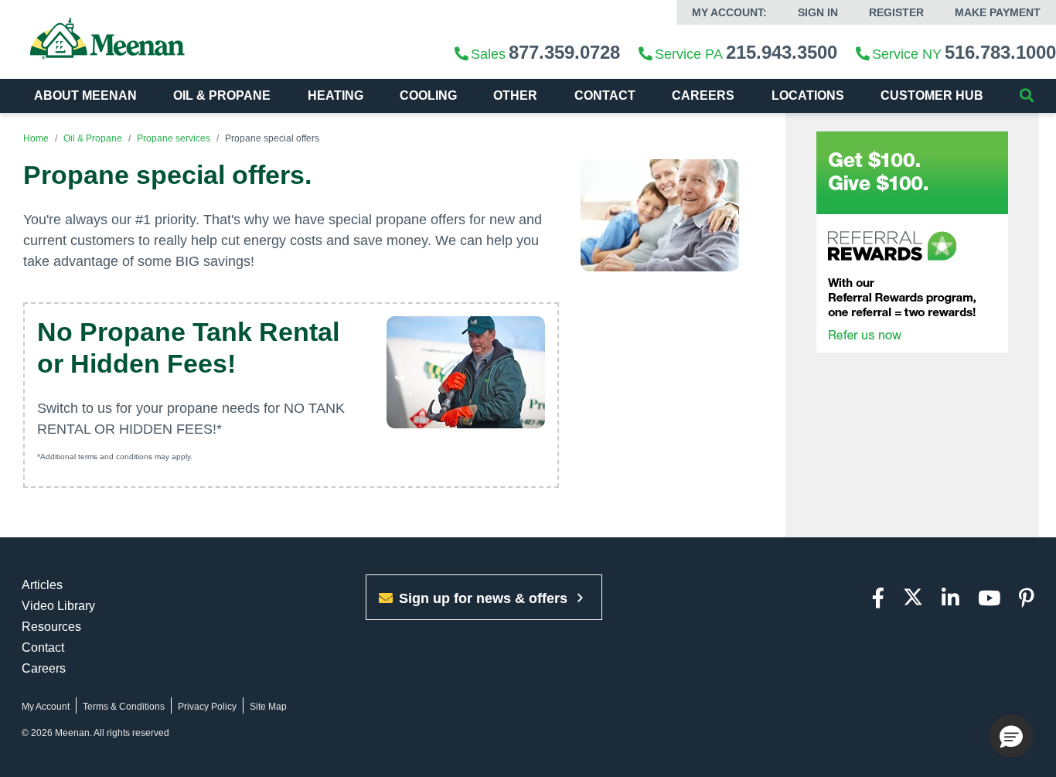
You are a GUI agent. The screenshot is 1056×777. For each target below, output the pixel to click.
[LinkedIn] (950, 599)
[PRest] (1026, 599)
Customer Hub (932, 95)
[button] (1011, 736)
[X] (913, 599)
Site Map (268, 706)
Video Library (58, 605)
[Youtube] (989, 599)
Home (36, 138)
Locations (808, 95)
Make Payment (998, 12)
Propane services (173, 138)
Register (896, 12)
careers (703, 95)
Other (515, 95)
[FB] (878, 599)
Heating (335, 95)
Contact (604, 95)
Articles (42, 584)
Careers (44, 668)
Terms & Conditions (124, 706)
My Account (46, 706)
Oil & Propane (222, 95)
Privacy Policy (207, 706)
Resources (51, 626)
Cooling (428, 95)
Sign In (818, 12)
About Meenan (85, 95)
